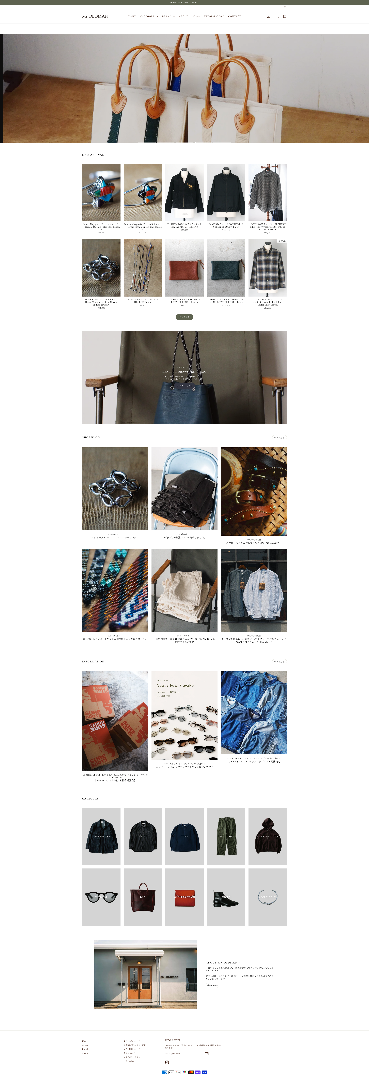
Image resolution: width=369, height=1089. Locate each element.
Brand (167, 16)
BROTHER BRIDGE (91, 775)
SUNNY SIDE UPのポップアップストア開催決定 (253, 761)
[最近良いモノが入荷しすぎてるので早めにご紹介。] (254, 491)
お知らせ (131, 775)
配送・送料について (132, 1049)
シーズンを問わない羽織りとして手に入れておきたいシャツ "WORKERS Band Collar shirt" (253, 640)
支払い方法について (132, 1041)
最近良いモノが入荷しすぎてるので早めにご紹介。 (254, 542)
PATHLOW (107, 775)
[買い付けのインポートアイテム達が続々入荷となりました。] (115, 590)
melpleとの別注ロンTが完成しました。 (184, 537)
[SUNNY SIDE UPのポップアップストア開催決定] (254, 712)
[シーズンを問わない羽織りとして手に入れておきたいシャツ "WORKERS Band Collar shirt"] (254, 590)
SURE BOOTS (120, 775)
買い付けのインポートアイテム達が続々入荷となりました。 (115, 639)
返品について (129, 1053)
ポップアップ (142, 775)
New (166, 763)
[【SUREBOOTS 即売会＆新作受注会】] (115, 721)
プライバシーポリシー (133, 1057)
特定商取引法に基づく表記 (135, 1045)
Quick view (101, 218)
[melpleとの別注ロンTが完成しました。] (184, 488)
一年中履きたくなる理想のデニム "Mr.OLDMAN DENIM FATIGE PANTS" (184, 640)
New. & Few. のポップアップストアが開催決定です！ (184, 767)
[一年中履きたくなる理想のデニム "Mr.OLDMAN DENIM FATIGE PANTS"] (184, 590)
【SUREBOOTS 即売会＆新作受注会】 (115, 780)
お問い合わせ (129, 1061)
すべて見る (184, 317)
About (183, 16)
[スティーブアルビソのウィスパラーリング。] (115, 488)
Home (132, 16)
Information (214, 16)
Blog (196, 16)
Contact (234, 16)
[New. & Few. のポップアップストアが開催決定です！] (184, 715)
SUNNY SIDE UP (235, 758)
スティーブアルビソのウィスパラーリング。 (115, 537)
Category (148, 16)
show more (212, 985)
